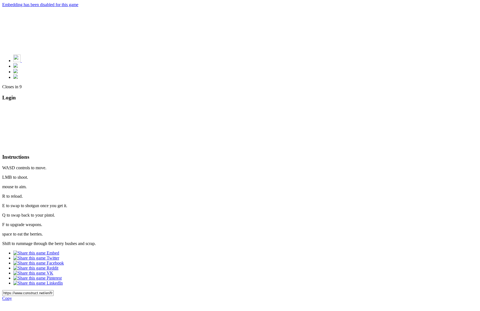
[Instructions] (15, 66)
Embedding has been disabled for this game (40, 4)
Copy (7, 298)
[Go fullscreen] (15, 77)
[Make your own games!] (29, 60)
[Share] (15, 71)
